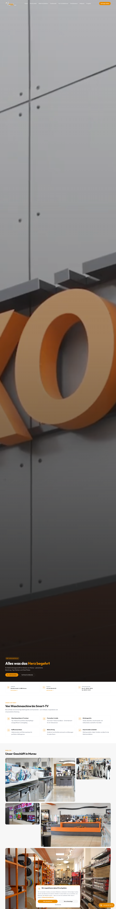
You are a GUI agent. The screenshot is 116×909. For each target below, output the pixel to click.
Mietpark (82, 3)
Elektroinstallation (43, 3)
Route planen (14, 690)
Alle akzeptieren (47, 901)
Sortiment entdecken (27, 675)
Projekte (88, 3)
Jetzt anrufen (12, 675)
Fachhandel (53, 3)
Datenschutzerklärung (48, 897)
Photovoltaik (33, 3)
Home (26, 3)
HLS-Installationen (63, 3)
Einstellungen (58, 904)
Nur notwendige (68, 901)
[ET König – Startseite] (10, 3)
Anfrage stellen (105, 3)
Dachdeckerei (73, 3)
